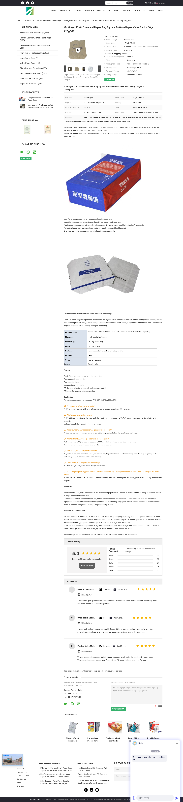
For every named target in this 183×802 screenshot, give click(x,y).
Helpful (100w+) (87, 623)
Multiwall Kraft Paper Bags (32, 32)
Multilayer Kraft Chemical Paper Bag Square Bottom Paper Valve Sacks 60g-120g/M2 (82, 77)
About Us (89, 10)
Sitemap (20, 786)
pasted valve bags (75, 671)
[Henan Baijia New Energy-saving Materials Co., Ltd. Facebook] (23, 3)
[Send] (177, 798)
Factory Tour (103, 10)
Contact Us (139, 10)
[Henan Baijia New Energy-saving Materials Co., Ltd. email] (23, 152)
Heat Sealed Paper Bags (30, 73)
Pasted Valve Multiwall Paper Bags (47, 21)
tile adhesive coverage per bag (110, 671)
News (151, 10)
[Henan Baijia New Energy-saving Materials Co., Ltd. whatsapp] (30, 152)
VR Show (77, 10)
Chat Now (149, 3)
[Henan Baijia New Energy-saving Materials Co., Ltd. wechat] (36, 152)
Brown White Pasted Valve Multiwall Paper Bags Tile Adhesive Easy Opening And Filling (133, 739)
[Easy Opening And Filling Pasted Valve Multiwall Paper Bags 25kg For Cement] (22, 106)
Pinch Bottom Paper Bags (31, 68)
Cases (160, 10)
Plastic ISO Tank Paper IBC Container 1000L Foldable (93, 775)
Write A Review (87, 566)
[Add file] (133, 798)
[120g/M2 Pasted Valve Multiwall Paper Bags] (22, 99)
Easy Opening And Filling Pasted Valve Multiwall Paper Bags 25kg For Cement (40, 107)
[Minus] (176, 743)
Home (53, 10)
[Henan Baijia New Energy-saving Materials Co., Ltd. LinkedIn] (27, 3)
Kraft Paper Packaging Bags (32, 53)
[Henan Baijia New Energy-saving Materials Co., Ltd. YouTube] (32, 3)
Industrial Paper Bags (29, 78)
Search (130, 3)
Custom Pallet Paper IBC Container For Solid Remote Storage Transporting (93, 781)
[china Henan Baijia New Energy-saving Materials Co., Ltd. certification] (27, 129)
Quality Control (122, 10)
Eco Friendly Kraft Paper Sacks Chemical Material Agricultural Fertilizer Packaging (113, 739)
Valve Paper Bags (27, 63)
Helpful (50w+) (86, 595)
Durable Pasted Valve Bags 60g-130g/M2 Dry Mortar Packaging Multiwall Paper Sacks (153, 739)
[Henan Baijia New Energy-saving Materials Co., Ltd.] (30, 11)
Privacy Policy (35, 799)
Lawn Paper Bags (27, 58)
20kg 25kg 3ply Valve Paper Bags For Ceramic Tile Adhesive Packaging (55, 782)
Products (65, 10)
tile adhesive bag (90, 671)
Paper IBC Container (29, 83)
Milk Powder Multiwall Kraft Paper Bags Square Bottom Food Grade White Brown (56, 769)
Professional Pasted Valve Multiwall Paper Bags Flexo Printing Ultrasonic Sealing (93, 739)
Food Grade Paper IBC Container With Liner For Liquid (93, 769)
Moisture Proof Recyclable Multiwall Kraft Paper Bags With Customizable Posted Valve (72, 739)
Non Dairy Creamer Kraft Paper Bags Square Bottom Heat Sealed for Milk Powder (55, 775)
